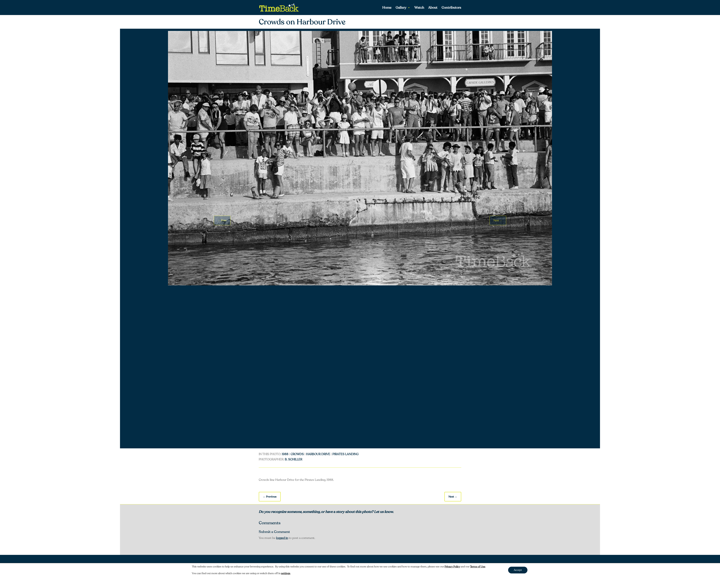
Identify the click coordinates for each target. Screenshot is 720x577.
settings (285, 573)
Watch (419, 8)
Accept (518, 570)
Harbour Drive (318, 454)
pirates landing (345, 454)
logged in (282, 538)
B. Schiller (293, 459)
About (432, 8)
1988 (285, 454)
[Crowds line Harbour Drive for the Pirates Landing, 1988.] (360, 284)
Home (387, 8)
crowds (297, 454)
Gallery (401, 8)
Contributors (451, 8)
